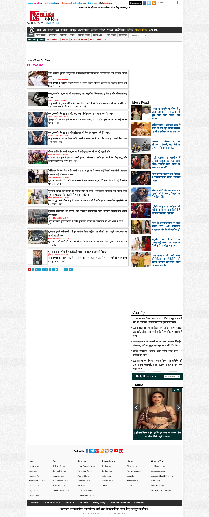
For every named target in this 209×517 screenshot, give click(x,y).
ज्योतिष (102, 29)
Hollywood (107, 471)
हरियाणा (63, 35)
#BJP (65, 39)
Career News (34, 495)
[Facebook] (88, 452)
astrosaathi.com (158, 471)
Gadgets (130, 476)
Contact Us (69, 503)
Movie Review (108, 480)
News (31, 461)
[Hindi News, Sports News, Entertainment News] (31, 30)
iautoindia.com (157, 485)
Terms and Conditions (120, 503)
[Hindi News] (44, 20)
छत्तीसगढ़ (123, 35)
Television (106, 476)
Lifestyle (131, 461)
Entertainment (108, 461)
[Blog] (107, 452)
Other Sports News (61, 490)
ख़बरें (39, 29)
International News (37, 480)
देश (44, 29)
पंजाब (72, 35)
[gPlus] (97, 452)
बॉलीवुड (73, 29)
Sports (56, 461)
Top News (33, 471)
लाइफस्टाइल (83, 29)
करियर (130, 29)
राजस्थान (52, 35)
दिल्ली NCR (98, 35)
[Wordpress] (111, 452)
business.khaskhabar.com (162, 476)
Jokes (104, 485)
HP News (81, 485)
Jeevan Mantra (134, 471)
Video (129, 485)
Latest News (34, 466)
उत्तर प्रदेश (40, 35)
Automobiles (132, 480)
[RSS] (102, 452)
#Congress (53, 39)
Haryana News (84, 480)
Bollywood (107, 466)
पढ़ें (59, 86)
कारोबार (94, 29)
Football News (59, 471)
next (178, 407)
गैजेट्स (110, 29)
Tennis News (58, 476)
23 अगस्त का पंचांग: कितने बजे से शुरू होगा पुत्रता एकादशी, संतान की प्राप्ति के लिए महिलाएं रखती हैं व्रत (157, 331)
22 (66, 270)
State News (82, 461)
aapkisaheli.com (158, 466)
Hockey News (59, 485)
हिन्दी (49, 23)
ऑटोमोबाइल (120, 29)
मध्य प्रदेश (111, 35)
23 (71, 270)
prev (136, 407)
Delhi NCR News (85, 490)
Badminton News (60, 480)
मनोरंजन (64, 29)
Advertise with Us (51, 503)
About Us (34, 503)
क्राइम (50, 29)
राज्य (31, 35)
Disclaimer (139, 503)
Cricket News (59, 466)
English (55, 23)
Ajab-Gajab (132, 466)
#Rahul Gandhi (79, 39)
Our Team (83, 503)
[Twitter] (92, 452)
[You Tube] (116, 452)
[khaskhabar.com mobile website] (121, 452)
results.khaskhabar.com (161, 490)
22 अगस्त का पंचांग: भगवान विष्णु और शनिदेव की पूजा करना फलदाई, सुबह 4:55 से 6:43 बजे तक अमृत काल (157, 364)
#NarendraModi (98, 39)
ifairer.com (155, 480)
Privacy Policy (98, 503)
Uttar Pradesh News (86, 466)
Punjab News (83, 476)
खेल (57, 29)
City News (33, 490)
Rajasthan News (85, 471)
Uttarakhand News (86, 495)
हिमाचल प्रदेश (84, 35)
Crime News (34, 485)
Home (29, 60)
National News (35, 476)
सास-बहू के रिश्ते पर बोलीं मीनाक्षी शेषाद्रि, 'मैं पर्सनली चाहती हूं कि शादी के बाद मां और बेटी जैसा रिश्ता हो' (161, 434)
